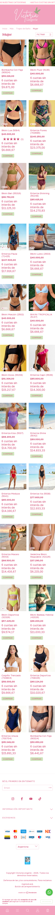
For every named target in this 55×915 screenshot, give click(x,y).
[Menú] (17, 910)
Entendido (46, 901)
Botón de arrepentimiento (27, 886)
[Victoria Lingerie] (7, 910)
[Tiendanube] (27, 892)
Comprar (8, 93)
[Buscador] (27, 910)
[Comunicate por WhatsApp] (49, 892)
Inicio (4, 28)
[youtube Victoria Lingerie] (31, 798)
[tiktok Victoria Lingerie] (40, 798)
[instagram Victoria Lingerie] (13, 798)
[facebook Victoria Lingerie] (22, 798)
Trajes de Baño (23, 28)
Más (12, 28)
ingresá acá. (27, 884)
